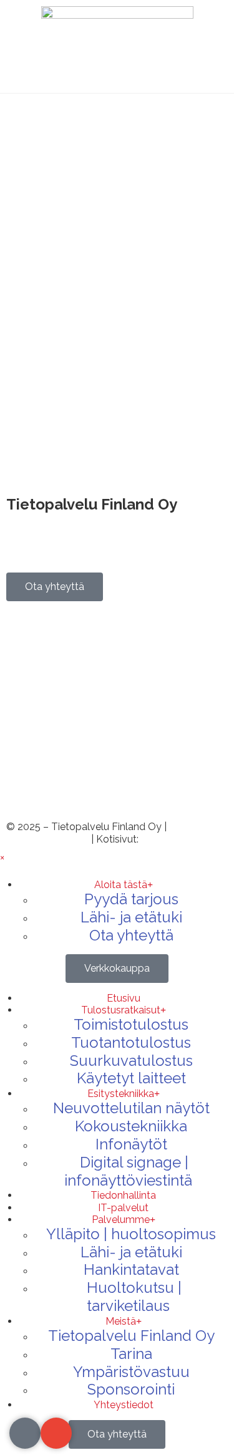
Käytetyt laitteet (131, 1078)
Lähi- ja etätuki (131, 917)
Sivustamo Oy (174, 839)
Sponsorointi (131, 1389)
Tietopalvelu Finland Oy (131, 1336)
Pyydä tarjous (131, 899)
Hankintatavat (131, 1269)
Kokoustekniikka (131, 1126)
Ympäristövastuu (131, 1372)
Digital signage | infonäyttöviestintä (128, 1171)
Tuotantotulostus (131, 1042)
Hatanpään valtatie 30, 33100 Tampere (95, 530)
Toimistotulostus (131, 1024)
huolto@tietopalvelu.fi (67, 765)
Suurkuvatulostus (131, 1060)
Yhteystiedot (124, 1405)
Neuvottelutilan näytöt (131, 1108)
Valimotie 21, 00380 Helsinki (70, 542)
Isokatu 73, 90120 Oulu (58, 554)
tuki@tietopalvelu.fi (60, 790)
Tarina (131, 1354)
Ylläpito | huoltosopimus (131, 1234)
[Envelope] (56, 1433)
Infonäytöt (131, 1144)
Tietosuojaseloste (47, 839)
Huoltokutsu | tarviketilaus (134, 1297)
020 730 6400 (49, 644)
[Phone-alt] (25, 1433)
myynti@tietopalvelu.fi (68, 741)
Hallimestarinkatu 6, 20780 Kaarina (86, 518)
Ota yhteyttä (131, 935)
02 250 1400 (45, 668)
